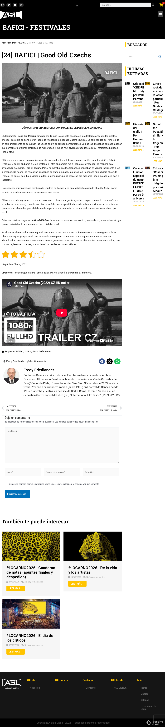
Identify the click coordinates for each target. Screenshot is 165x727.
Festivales (13, 42)
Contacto (91, 687)
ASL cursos (61, 680)
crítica (28, 351)
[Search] (153, 5)
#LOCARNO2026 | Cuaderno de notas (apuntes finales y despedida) (30, 572)
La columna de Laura (148, 707)
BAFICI (22, 42)
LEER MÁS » (138, 106)
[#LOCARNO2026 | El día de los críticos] (31, 613)
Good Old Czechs (42, 351)
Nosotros (35, 687)
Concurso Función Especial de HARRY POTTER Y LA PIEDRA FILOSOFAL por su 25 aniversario (140, 183)
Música (144, 693)
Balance (145, 700)
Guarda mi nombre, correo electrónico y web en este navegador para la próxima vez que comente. (54, 484)
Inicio (4, 42)
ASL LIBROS (120, 687)
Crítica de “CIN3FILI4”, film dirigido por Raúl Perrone (141, 91)
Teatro (144, 687)
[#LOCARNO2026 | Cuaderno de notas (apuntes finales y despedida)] (31, 545)
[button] (160, 14)
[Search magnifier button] (160, 56)
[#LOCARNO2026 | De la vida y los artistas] (92, 545)
